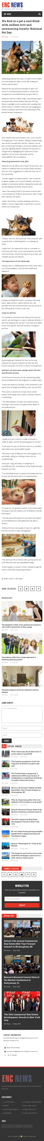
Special (11, 1126)
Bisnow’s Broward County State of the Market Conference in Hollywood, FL (26, 810)
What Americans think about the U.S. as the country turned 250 (26, 753)
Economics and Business (32, 1102)
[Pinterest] (38, 588)
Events (6, 1106)
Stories (4, 1126)
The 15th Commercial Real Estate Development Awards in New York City (25, 821)
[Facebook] (4, 874)
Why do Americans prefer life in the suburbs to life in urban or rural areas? (26, 801)
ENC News (5, 37)
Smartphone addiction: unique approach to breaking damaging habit (19, 658)
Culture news (8, 1102)
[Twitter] (10, 874)
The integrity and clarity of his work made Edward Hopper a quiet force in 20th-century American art (26, 855)
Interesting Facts (29, 1109)
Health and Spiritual (11, 1109)
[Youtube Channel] (22, 874)
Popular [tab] (10, 746)
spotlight (18, 1126)
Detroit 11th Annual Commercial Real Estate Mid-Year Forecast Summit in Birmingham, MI (26, 790)
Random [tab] (18, 746)
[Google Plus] (16, 874)
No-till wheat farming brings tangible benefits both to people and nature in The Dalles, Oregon (26, 833)
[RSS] (34, 874)
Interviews (7, 1113)
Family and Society (30, 1106)
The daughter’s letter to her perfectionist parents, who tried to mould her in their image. (21, 626)
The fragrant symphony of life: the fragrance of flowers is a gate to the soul (25, 763)
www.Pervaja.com (29, 1136)
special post (27, 1126)
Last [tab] (4, 746)
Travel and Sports (30, 1113)
